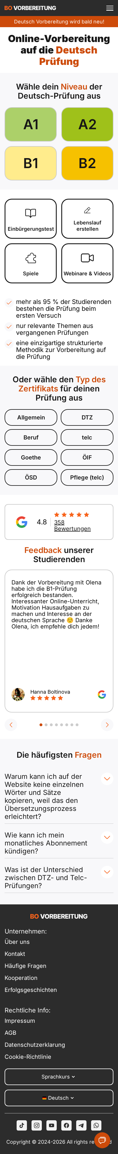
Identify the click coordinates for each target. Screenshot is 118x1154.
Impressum (20, 1021)
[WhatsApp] (96, 1125)
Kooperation (21, 978)
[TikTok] (22, 1125)
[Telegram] (81, 1125)
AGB (10, 1033)
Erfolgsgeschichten (31, 990)
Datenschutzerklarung (32, 1045)
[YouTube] (51, 1125)
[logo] (30, 8)
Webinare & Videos (87, 273)
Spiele (31, 273)
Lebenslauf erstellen (87, 226)
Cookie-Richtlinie (28, 1057)
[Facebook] (66, 1125)
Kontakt (15, 954)
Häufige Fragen (25, 966)
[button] (11, 725)
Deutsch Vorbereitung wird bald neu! (59, 22)
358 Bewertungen (72, 525)
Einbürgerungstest (31, 229)
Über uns (17, 942)
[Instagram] (37, 1125)
